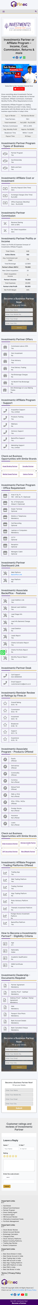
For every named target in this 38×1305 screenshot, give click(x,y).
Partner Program (9, 1210)
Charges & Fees (8, 1236)
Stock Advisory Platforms (12, 1239)
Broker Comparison (10, 1245)
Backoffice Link (16, 574)
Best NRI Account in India (12, 1260)
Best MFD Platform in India (12, 1265)
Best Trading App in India (12, 1258)
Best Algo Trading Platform (12, 1263)
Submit (19, 328)
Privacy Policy (31, 1290)
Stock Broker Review (10, 1230)
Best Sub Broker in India (11, 1269)
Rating (5, 1153)
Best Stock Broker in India (12, 1254)
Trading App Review (10, 1243)
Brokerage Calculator (10, 1234)
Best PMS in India (9, 1267)
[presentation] (2, 74)
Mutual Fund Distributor (11, 1208)
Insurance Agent (8, 1215)
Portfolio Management (11, 1221)
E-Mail (22, 1145)
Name (5, 1145)
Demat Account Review (11, 1232)
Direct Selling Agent (10, 1212)
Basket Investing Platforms (12, 1241)
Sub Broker (7, 1206)
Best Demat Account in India (13, 1256)
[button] (35, 11)
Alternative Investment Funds (13, 1219)
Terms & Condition (18, 1290)
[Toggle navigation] (17, 11)
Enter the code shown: (11, 1174)
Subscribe (20, 89)
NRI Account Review (10, 1217)
